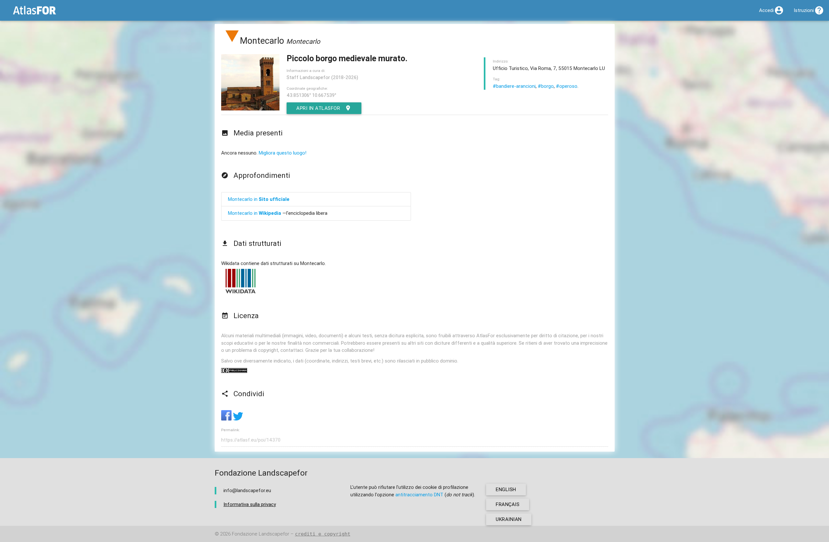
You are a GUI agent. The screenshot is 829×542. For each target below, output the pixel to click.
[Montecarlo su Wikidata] (240, 293)
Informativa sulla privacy (249, 504)
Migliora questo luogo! (282, 153)
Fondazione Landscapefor (260, 534)
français (507, 504)
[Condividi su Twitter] (238, 419)
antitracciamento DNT (419, 494)
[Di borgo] (232, 40)
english (506, 489)
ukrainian (509, 519)
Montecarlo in (259, 199)
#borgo (546, 86)
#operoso (566, 86)
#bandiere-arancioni (514, 86)
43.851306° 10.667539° (311, 95)
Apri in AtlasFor (318, 108)
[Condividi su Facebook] (227, 419)
